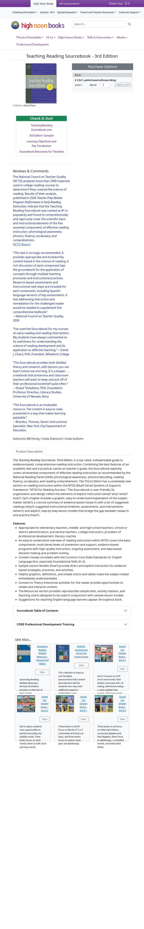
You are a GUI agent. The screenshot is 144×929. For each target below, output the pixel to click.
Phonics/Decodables (29, 37)
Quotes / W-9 (47, 12)
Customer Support (129, 12)
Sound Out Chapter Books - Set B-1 (83, 703)
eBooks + (121, 37)
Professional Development (33, 44)
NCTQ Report (22, 244)
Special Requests (66, 12)
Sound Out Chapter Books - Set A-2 (44, 703)
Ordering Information (23, 12)
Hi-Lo (49, 37)
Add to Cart (123, 84)
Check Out (116, 3)
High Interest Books (70, 37)
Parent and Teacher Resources (97, 12)
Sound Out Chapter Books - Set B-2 (122, 703)
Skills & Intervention (99, 37)
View (42, 672)
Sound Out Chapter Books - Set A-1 (122, 653)
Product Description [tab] (29, 451)
